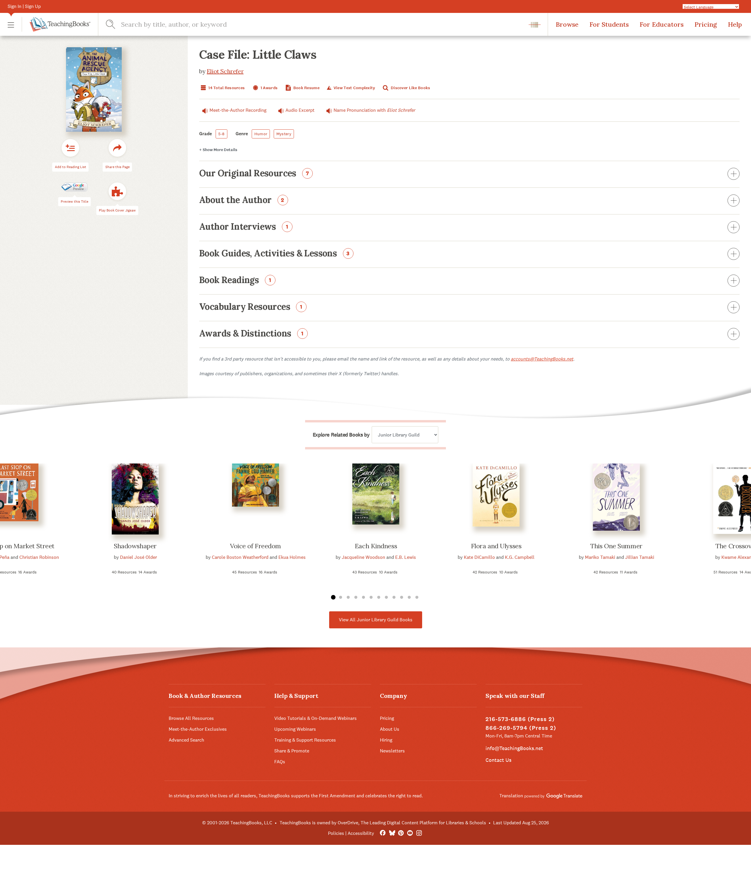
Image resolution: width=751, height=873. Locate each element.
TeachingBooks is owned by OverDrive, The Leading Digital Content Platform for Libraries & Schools (383, 823)
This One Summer (616, 546)
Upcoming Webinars (295, 729)
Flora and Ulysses (496, 546)
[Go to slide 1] (333, 597)
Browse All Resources (191, 718)
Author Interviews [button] (243, 227)
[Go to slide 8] (386, 597)
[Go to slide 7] (379, 597)
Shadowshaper (135, 546)
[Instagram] (419, 833)
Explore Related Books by (341, 435)
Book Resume (305, 88)
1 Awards (269, 88)
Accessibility (361, 833)
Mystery (283, 133)
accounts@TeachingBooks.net (542, 359)
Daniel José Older (138, 557)
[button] (11, 24)
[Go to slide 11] (409, 597)
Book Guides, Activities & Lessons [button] (274, 254)
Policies (336, 833)
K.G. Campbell (520, 557)
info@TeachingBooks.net (514, 748)
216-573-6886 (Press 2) (520, 719)
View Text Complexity (354, 88)
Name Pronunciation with (374, 110)
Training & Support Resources (305, 740)
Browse (567, 24)
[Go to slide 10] (402, 597)
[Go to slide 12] (417, 597)
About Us (389, 729)
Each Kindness (376, 546)
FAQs (279, 762)
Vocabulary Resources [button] (250, 307)
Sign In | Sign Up (24, 6)
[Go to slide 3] (348, 597)
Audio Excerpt (299, 110)
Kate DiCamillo (479, 557)
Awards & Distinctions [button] (251, 334)
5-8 (221, 133)
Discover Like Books (410, 88)
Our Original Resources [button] (254, 174)
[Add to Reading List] (70, 148)
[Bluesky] (392, 833)
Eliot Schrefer (225, 71)
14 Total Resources (226, 88)
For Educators (662, 24)
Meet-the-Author (237, 110)
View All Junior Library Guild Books (375, 620)
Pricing (705, 24)
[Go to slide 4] (356, 597)
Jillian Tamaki (639, 557)
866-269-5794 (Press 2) (521, 728)
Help (735, 24)
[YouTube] (410, 833)
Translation (511, 796)
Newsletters (392, 751)
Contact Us (498, 760)
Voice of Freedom (255, 546)
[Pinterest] (401, 833)
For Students (609, 24)
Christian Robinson (39, 557)
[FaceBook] (383, 833)
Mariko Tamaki (600, 557)
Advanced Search (186, 740)
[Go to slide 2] (341, 597)
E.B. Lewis (405, 557)
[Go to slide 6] (371, 597)
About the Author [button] (241, 200)
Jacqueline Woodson (363, 557)
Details (218, 150)
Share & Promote (291, 751)
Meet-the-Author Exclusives (198, 729)
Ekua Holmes (292, 557)
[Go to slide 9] (394, 597)
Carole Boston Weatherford (240, 557)
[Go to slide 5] (363, 597)
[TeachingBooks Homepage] (56, 24)
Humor (260, 133)
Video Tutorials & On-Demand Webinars (315, 718)
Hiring (386, 740)
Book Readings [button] (235, 280)
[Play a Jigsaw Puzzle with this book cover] (117, 191)
